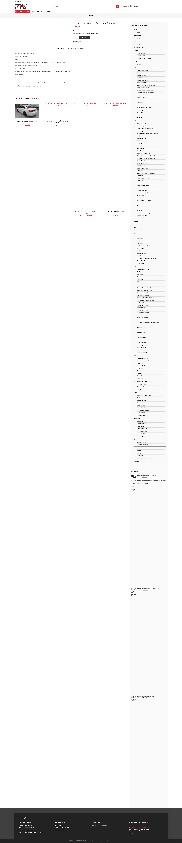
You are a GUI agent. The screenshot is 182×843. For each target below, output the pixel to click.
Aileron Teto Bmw (141, 146)
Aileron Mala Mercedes (142, 310)
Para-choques (86, 43)
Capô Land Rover (141, 421)
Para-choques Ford (142, 248)
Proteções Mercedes (142, 352)
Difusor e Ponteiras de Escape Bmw (146, 158)
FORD (135, 233)
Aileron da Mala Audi (142, 82)
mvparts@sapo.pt (139, 834)
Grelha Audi (140, 102)
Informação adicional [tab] (75, 48)
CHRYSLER (136, 221)
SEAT (135, 439)
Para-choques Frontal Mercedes (145, 345)
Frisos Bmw (140, 183)
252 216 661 (135, 827)
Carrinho (58, 825)
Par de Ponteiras (141, 53)
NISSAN (135, 41)
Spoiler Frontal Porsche (143, 398)
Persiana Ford (140, 251)
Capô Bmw (140, 151)
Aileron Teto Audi (141, 75)
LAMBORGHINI (137, 35)
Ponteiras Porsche (141, 415)
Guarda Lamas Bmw (142, 190)
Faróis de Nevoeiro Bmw (143, 178)
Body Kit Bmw (140, 195)
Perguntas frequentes (99, 825)
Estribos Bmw (140, 170)
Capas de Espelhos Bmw (143, 168)
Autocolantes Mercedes (143, 315)
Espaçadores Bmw (141, 165)
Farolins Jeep (140, 272)
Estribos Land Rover (142, 428)
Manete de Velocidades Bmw (144, 198)
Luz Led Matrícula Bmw (143, 218)
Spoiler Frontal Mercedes (143, 312)
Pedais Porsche (141, 412)
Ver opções (86, 216)
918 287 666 (142, 827)
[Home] (21, 6)
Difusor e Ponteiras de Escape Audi (145, 92)
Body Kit (139, 38)
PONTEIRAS (136, 50)
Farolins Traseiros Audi (142, 70)
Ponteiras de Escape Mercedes (144, 350)
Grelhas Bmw (140, 188)
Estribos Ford (140, 238)
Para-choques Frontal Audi (144, 110)
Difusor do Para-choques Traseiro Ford (146, 258)
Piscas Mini (140, 378)
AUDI (135, 67)
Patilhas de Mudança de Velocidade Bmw (147, 133)
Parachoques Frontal (140, 47)
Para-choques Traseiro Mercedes (145, 300)
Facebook (134, 823)
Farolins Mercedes (141, 335)
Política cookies (24, 830)
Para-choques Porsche (143, 410)
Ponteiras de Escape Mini (143, 361)
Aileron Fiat (140, 230)
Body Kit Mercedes (141, 342)
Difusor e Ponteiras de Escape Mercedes (147, 320)
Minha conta (126, 6)
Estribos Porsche (141, 405)
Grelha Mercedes (141, 337)
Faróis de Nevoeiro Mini (143, 358)
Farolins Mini (140, 363)
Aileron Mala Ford (141, 253)
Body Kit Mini (140, 368)
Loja (33, 11)
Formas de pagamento (62, 827)
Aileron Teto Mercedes (142, 305)
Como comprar (60, 823)
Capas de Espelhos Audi (143, 87)
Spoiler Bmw (140, 143)
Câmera (139, 453)
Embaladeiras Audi (141, 95)
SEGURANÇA (137, 448)
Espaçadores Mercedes (143, 292)
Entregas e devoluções (62, 830)
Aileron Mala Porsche (142, 400)
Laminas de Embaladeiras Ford (144, 246)
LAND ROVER (137, 418)
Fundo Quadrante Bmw (143, 185)
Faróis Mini (139, 373)
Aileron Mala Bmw (141, 138)
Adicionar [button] (57, 125)
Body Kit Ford (140, 263)
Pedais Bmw (140, 203)
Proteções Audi (141, 117)
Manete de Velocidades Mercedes (145, 297)
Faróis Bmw (140, 175)
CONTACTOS (18, 1)
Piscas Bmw (140, 205)
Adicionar (85, 37)
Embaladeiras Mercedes (143, 325)
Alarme (139, 450)
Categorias (18, 11)
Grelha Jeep (140, 274)
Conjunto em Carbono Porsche (145, 395)
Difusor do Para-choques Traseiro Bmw (147, 155)
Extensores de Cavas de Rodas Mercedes (147, 330)
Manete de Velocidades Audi (144, 107)
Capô (138, 32)
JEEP (135, 266)
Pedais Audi (140, 112)
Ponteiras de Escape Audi (143, 115)
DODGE (135, 29)
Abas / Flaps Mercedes (142, 317)
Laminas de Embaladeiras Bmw (145, 128)
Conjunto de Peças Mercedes (144, 290)
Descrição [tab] (61, 48)
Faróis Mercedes (141, 332)
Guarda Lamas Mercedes (143, 340)
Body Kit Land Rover (142, 433)
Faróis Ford (140, 241)
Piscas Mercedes (141, 302)
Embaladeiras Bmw (142, 160)
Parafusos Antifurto (142, 384)
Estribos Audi (140, 100)
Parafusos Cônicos (142, 387)
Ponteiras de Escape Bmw (143, 208)
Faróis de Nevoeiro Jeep (143, 269)
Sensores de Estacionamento (144, 458)
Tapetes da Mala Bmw (142, 215)
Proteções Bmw (141, 210)
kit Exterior (80, 43)
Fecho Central (140, 455)
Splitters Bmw (140, 141)
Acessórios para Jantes (140, 381)
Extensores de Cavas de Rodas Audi (146, 85)
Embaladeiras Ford (141, 261)
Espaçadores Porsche (142, 402)
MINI (135, 355)
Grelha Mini (140, 376)
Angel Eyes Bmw (141, 148)
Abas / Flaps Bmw (141, 123)
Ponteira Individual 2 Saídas (144, 58)
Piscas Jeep (140, 279)
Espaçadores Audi (141, 97)
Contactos (39, 11)
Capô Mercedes (141, 307)
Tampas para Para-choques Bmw (145, 213)
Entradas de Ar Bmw (142, 163)
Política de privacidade (26, 827)
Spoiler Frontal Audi (142, 77)
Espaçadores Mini (141, 371)
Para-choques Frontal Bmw (144, 200)
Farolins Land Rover (142, 426)
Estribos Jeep (140, 281)
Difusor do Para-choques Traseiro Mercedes (148, 322)
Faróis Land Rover (141, 423)
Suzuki (135, 61)
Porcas (139, 389)
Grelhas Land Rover (142, 431)
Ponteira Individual (141, 55)
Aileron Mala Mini (141, 366)
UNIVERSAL (136, 461)
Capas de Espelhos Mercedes (144, 287)
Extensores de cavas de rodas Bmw (146, 173)
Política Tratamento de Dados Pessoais (31, 832)
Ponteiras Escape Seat (142, 444)
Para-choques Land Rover (143, 436)
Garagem (135, 6)
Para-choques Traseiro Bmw (144, 131)
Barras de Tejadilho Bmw (143, 126)
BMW (135, 121)
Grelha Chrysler (141, 224)
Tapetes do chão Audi (142, 80)
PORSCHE (136, 392)
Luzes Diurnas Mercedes (143, 295)
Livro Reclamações (25, 823)
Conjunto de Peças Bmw (143, 136)
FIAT (135, 227)
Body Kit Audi (140, 105)
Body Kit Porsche (141, 407)
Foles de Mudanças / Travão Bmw (145, 193)
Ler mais (27, 125)
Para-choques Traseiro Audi (144, 72)
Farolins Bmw (140, 180)
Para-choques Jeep (142, 276)
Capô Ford (139, 256)
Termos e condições (25, 825)
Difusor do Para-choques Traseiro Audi (146, 90)
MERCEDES (136, 285)
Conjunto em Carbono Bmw (144, 153)
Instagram (144, 823)
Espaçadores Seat (141, 442)
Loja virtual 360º (48, 11)
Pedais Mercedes (141, 347)
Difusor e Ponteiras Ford (143, 236)
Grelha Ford (140, 243)
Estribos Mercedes (141, 327)
